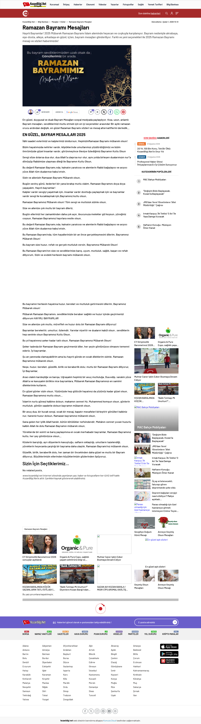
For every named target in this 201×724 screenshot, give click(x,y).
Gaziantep (68, 666)
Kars (65, 674)
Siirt (44, 691)
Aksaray (115, 645)
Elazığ (114, 662)
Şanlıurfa (115, 691)
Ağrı (91, 645)
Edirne (92, 662)
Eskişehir (46, 666)
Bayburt (67, 654)
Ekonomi (90, 4)
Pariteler (133, 633)
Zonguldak (68, 699)
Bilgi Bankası (172, 4)
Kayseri (114, 674)
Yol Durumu (150, 633)
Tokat (45, 695)
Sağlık (141, 4)
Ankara (26, 650)
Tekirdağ (27, 695)
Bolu (25, 658)
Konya (114, 678)
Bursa (66, 658)
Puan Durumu (101, 633)
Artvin (92, 650)
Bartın (25, 654)
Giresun (92, 666)
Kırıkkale (137, 674)
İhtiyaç (66, 4)
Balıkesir (137, 650)
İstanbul (93, 670)
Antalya (46, 650)
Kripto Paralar (170, 633)
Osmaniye (93, 687)
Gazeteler (63, 633)
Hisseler (117, 633)
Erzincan (137, 662)
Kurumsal (54, 4)
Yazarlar (115, 4)
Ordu (65, 687)
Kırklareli (27, 678)
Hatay (25, 670)
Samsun (26, 691)
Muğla (114, 683)
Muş (135, 683)
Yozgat (45, 699)
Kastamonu (94, 674)
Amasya (137, 645)
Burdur (45, 658)
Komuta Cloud (110, 720)
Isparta (66, 670)
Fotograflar (128, 4)
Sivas (91, 691)
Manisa (45, 683)
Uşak (113, 695)
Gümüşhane (116, 666)
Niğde (45, 687)
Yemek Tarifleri (155, 4)
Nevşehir (27, 687)
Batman (46, 654)
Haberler (78, 4)
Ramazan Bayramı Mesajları (35, 529)
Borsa (26, 633)
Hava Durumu (81, 633)
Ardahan (67, 650)
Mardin (66, 683)
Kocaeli (92, 678)
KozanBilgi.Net (29, 22)
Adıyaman (47, 645)
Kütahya (137, 678)
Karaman (46, 674)
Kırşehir (46, 678)
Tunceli (92, 695)
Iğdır (44, 670)
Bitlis (135, 654)
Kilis (65, 678)
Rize (113, 687)
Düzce (66, 662)
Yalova (26, 699)
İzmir (113, 670)
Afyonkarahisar (70, 645)
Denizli (26, 662)
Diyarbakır (47, 662)
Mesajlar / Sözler (59, 22)
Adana (26, 645)
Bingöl (114, 654)
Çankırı (114, 658)
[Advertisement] (77, 279)
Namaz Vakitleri (43, 633)
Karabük (27, 674)
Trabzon (67, 695)
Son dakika (149, 13)
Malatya (26, 683)
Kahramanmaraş (141, 670)
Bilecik (92, 654)
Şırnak (136, 691)
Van (135, 695)
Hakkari (137, 666)
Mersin (92, 683)
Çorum (136, 658)
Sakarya (137, 687)
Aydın (113, 650)
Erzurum (27, 666)
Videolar (103, 4)
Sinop (65, 691)
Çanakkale (94, 658)
